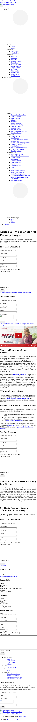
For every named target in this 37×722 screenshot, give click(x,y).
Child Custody (15, 138)
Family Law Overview (17, 136)
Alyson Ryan (14, 59)
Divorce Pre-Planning (17, 125)
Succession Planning (16, 180)
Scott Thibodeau (15, 76)
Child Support (15, 141)
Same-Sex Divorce (16, 133)
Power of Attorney (16, 162)
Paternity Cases (15, 146)
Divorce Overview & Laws (18, 115)
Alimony (13, 120)
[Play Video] (1, 345)
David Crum (14, 63)
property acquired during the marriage (17, 398)
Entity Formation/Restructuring (19, 177)
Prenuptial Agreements (17, 149)
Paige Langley (15, 72)
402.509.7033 (11, 1)
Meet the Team (15, 53)
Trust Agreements (16, 165)
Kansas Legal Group (13, 675)
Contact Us (3, 1)
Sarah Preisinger (15, 74)
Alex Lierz (14, 58)
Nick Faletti (14, 69)
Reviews (6, 224)
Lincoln (13, 48)
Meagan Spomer (15, 67)
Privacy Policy (22, 716)
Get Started (3, 565)
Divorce (9, 659)
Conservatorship (15, 157)
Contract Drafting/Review (18, 174)
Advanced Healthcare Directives (20, 156)
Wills (12, 167)
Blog (12, 219)
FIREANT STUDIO (13, 719)
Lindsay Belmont (16, 66)
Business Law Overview (18, 170)
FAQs (12, 221)
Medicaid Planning (16, 160)
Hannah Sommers (16, 64)
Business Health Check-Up (18, 172)
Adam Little (14, 56)
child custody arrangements (14, 420)
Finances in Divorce (16, 126)
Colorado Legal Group (13, 674)
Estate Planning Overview (18, 154)
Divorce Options (15, 118)
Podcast (13, 222)
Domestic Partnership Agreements (20, 142)
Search (2, 2)
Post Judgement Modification (19, 147)
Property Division (16, 129)
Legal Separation (15, 128)
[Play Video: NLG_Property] (18, 335)
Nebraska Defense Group (14, 677)
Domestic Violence (16, 144)
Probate (13, 164)
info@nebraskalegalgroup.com (8, 576)
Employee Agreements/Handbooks (21, 175)
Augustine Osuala (16, 61)
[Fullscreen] (35, 345)
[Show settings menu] (32, 345)
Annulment (14, 121)
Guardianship (14, 159)
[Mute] (28, 345)
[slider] (17, 345)
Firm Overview (15, 51)
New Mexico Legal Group (14, 678)
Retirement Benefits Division (19, 131)
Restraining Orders (16, 151)
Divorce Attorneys (16, 116)
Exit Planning (14, 178)
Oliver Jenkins (15, 71)
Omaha (13, 46)
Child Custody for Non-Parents (19, 139)
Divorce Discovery (16, 123)
